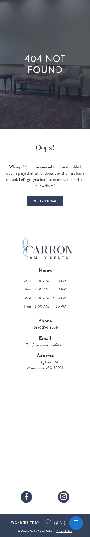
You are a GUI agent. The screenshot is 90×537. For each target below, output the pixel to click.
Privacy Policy (64, 531)
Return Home (45, 201)
